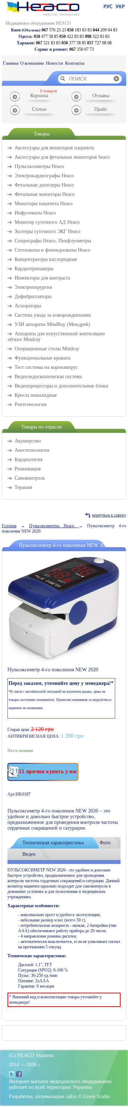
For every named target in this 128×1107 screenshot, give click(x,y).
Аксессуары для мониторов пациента (54, 147)
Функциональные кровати (43, 358)
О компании (32, 63)
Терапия (23, 487)
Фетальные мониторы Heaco (45, 194)
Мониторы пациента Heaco (44, 203)
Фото (105, 842)
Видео (29, 854)
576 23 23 (54, 30)
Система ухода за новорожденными (53, 315)
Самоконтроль (30, 478)
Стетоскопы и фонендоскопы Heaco (52, 250)
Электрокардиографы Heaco (44, 175)
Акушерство (28, 441)
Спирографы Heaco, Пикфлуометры (53, 240)
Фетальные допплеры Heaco (44, 185)
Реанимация (28, 468)
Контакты (75, 63)
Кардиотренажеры (34, 268)
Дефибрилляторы (33, 296)
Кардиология (28, 459)
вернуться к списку (109, 515)
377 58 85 (74, 42)
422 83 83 (71, 36)
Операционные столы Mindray (47, 348)
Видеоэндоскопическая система (48, 376)
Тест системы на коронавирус (46, 367)
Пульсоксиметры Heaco (39, 166)
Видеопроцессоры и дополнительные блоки (61, 386)
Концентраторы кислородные (46, 259)
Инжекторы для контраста (42, 278)
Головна (9, 525)
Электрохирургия (33, 287)
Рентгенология (30, 404)
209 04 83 (105, 30)
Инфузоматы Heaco (35, 213)
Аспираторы (28, 305)
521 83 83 (48, 42)
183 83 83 (79, 30)
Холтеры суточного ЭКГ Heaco (47, 231)
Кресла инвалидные (36, 395)
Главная (10, 63)
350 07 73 (81, 49)
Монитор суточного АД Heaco (47, 222)
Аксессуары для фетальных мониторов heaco (62, 157)
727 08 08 (99, 42)
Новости (54, 63)
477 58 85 (46, 36)
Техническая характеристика (53, 842)
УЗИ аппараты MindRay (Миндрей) (52, 324)
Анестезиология (32, 450)
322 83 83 (97, 36)
